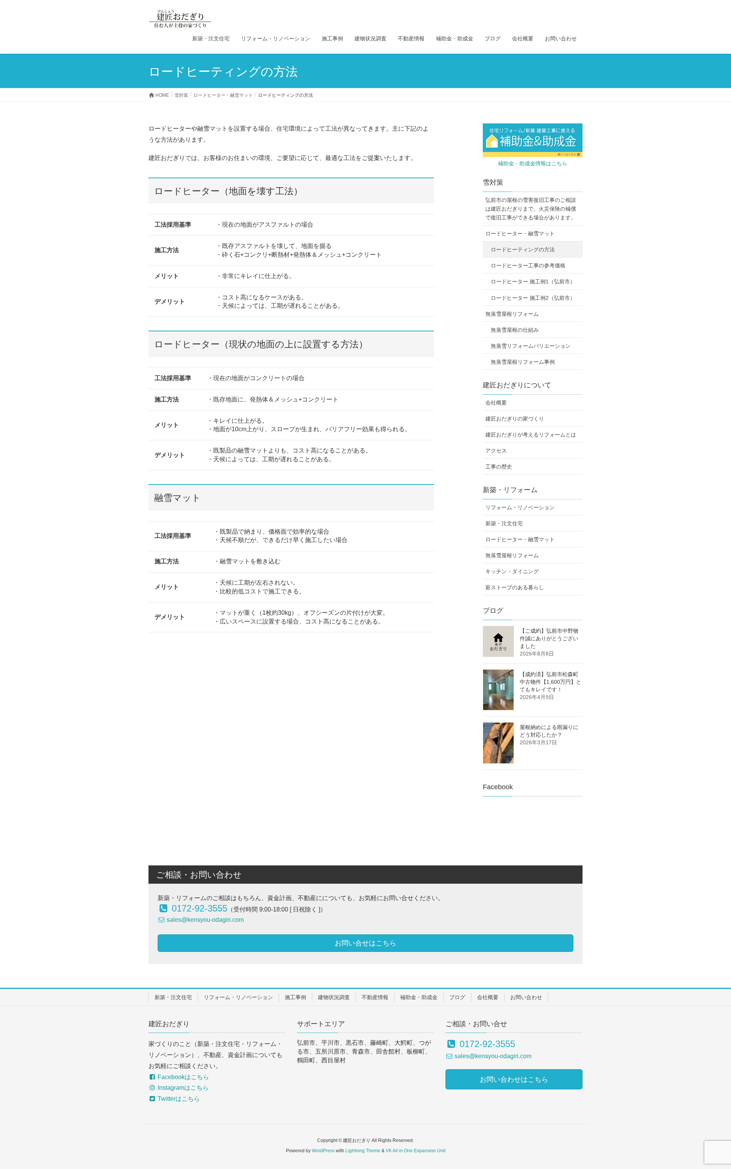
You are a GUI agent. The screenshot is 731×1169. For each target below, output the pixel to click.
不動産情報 (375, 997)
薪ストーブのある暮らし (514, 587)
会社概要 (496, 403)
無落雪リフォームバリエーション (531, 346)
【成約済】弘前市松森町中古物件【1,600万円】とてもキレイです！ (550, 681)
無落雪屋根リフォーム (512, 314)
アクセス (496, 451)
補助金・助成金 (418, 997)
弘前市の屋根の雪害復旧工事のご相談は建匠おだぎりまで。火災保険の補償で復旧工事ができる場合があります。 (530, 209)
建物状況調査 (334, 997)
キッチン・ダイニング (512, 571)
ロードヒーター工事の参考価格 (528, 265)
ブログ (457, 997)
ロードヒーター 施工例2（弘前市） (533, 298)
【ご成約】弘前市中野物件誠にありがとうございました (549, 638)
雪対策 (493, 182)
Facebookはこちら (182, 1077)
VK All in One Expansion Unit (415, 1150)
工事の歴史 (498, 467)
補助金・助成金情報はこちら (532, 163)
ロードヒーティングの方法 (523, 249)
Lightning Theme (362, 1150)
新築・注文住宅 (504, 523)
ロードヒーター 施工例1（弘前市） (533, 281)
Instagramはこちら (182, 1087)
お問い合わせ (526, 997)
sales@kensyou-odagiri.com (204, 919)
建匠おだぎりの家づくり (514, 419)
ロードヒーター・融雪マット (520, 233)
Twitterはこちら (178, 1098)
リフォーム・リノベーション (520, 507)
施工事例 (295, 997)
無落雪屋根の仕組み (515, 330)
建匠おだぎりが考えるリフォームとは (530, 435)
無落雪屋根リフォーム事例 (523, 362)
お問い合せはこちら (365, 943)
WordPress (323, 1150)
